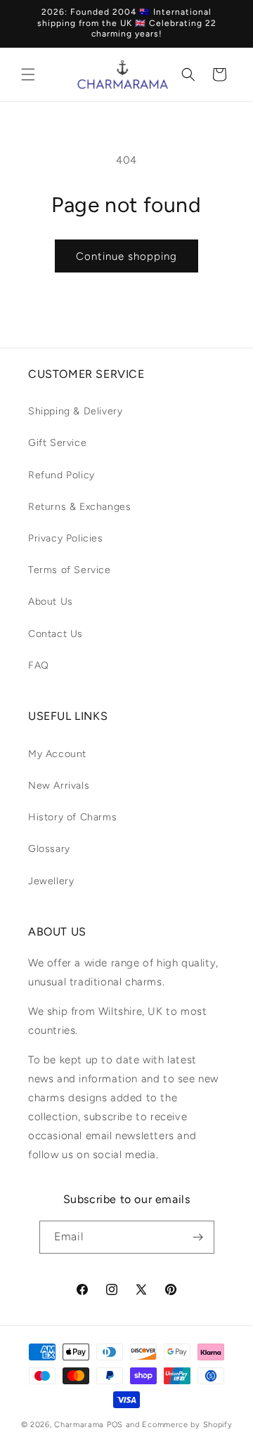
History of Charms (72, 817)
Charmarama (79, 1424)
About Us (50, 602)
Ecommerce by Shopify (187, 1424)
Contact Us (55, 634)
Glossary (49, 849)
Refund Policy (61, 475)
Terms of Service (69, 570)
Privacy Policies (65, 538)
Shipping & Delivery (75, 411)
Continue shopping (126, 256)
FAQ (38, 665)
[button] (28, 74)
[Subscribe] (198, 1237)
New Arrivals (58, 786)
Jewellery (51, 881)
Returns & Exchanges (79, 507)
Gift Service (57, 443)
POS (115, 1424)
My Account (57, 754)
